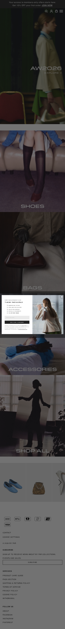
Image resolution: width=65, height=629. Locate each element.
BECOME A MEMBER (17, 322)
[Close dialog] (61, 296)
